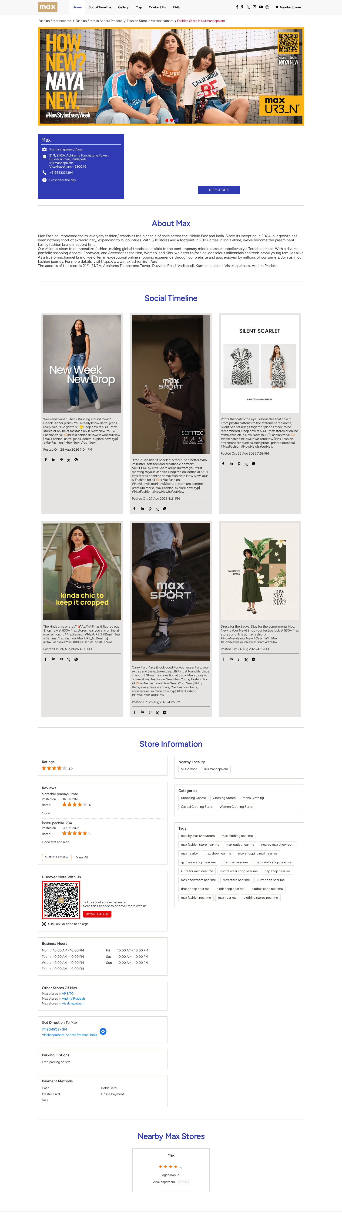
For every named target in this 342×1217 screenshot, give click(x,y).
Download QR (97, 914)
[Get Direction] (103, 1034)
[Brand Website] (267, 7)
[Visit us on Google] (242, 7)
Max (171, 1155)
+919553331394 (61, 173)
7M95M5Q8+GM (54, 1029)
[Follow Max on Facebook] (235, 7)
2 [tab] (171, 120)
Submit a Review (56, 857)
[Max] (48, 7)
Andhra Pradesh (73, 999)
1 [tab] (166, 120)
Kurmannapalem (216, 769)
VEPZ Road (189, 769)
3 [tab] (175, 120)
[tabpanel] (171, 76)
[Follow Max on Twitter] (248, 7)
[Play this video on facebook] (171, 386)
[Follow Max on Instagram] (254, 7)
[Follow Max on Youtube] (260, 7)
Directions (219, 190)
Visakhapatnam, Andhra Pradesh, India (69, 1035)
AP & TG (68, 994)
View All (82, 857)
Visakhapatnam (73, 1003)
